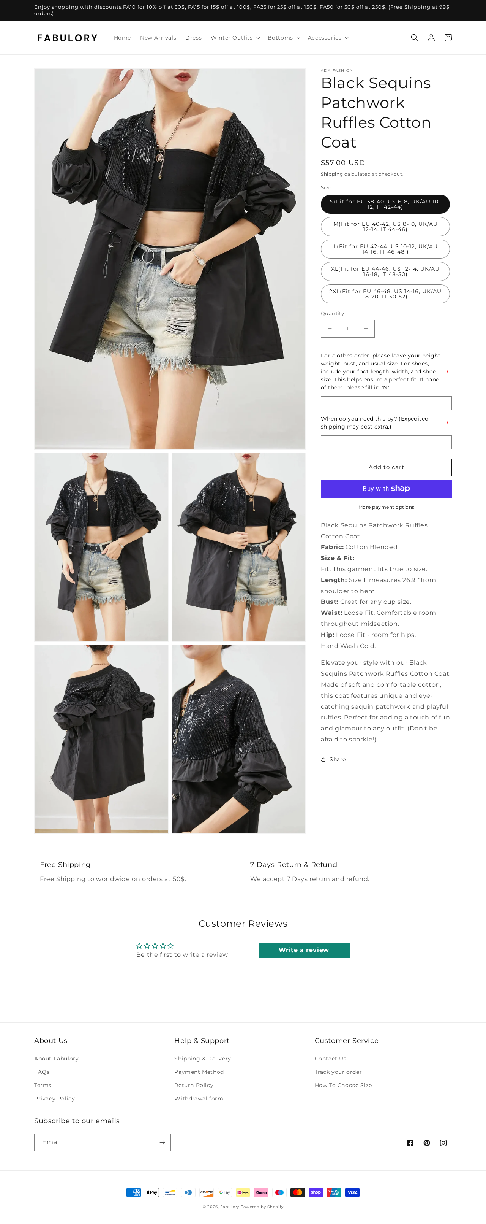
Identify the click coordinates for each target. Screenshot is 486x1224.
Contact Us (331, 1058)
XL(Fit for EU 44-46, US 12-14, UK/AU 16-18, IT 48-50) (385, 271)
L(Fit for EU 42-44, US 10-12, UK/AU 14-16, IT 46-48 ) (385, 249)
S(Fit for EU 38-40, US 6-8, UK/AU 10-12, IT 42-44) (385, 204)
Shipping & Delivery (202, 1058)
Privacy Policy (54, 1098)
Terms (43, 1085)
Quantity (332, 313)
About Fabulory (56, 1058)
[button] (234, 38)
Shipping (332, 174)
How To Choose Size (343, 1085)
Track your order (338, 1071)
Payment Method (199, 1071)
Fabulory (229, 1206)
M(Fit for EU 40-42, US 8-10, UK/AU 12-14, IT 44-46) (385, 227)
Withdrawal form (198, 1098)
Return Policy (193, 1085)
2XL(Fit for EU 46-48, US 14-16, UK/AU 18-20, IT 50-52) (385, 294)
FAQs (41, 1071)
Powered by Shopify (262, 1206)
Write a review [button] (304, 950)
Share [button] (338, 759)
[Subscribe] (162, 1142)
